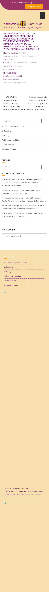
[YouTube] (18, 7)
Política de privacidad (10, 140)
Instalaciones (7, 131)
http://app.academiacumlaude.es (23, 62)
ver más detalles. (34, 494)
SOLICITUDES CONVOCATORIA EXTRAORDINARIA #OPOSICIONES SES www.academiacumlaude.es (16, 103)
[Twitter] (13, 7)
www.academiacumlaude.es (14, 82)
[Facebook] (8, 7)
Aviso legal (6, 135)
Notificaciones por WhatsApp (13, 126)
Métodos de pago (9, 149)
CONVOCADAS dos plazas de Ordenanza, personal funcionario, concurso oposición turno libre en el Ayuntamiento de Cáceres (21, 182)
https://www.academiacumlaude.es (21, 56)
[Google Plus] (23, 7)
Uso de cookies (8, 144)
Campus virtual (34, 6)
